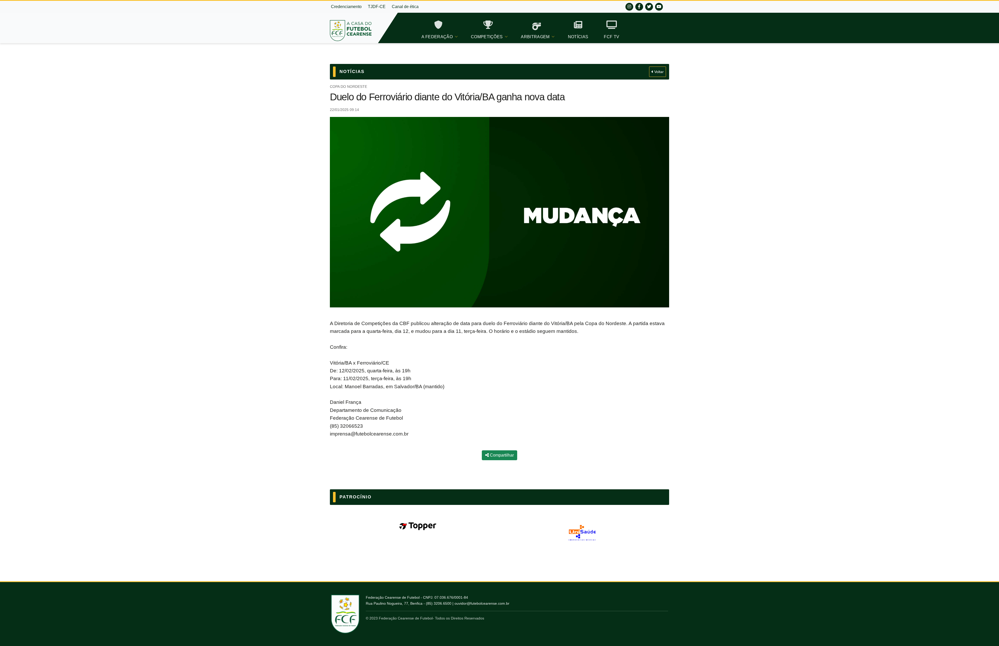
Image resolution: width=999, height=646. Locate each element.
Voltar (658, 72)
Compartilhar (501, 455)
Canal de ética (405, 6)
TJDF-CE (377, 6)
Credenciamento (346, 6)
